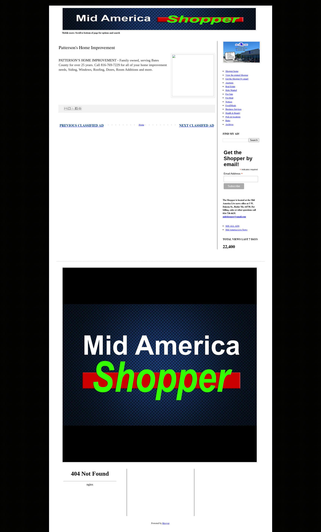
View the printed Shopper (237, 74)
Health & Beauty (233, 112)
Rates (228, 120)
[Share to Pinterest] (80, 108)
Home (141, 124)
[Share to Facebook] (76, 108)
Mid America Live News (236, 229)
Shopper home (232, 71)
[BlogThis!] (69, 108)
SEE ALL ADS (232, 225)
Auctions (230, 82)
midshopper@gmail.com (234, 216)
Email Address (233, 173)
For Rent (229, 97)
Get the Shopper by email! (237, 78)
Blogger (165, 523)
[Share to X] (73, 108)
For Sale (229, 93)
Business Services (233, 109)
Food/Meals (231, 105)
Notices (229, 101)
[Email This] (66, 108)
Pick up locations (233, 116)
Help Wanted (231, 90)
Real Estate (230, 86)
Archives (230, 124)
